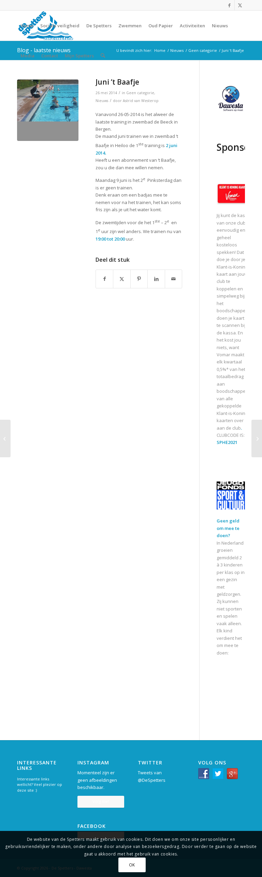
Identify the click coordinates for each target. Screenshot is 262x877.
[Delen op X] (121, 279)
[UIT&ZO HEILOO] (256, 438)
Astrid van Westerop (141, 100)
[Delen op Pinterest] (139, 279)
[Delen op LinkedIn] (156, 279)
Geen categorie (140, 92)
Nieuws (102, 100)
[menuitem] (27, 26)
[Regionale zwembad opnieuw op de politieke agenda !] (5, 438)
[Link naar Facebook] (229, 5)
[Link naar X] (240, 5)
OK (132, 865)
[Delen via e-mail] (173, 279)
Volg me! (100, 801)
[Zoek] (102, 56)
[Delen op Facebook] (104, 279)
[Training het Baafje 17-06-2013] (47, 110)
